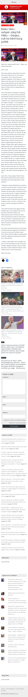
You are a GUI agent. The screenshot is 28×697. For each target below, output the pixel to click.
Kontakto (3, 690)
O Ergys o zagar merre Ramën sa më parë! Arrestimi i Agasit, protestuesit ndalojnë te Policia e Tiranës (13, 454)
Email (4, 405)
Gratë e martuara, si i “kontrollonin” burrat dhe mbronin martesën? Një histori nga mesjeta (17, 600)
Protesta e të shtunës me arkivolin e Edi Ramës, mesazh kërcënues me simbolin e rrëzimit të (12, 285)
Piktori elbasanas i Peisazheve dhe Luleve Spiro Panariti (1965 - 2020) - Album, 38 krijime (17, 629)
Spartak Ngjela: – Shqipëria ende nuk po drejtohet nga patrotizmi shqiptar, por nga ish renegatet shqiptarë (13, 510)
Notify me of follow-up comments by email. (15, 420)
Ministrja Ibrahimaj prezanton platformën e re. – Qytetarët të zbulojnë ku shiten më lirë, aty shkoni (14, 441)
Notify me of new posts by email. (17, 423)
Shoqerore (12, 25)
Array (16, 694)
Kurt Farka (5, 45)
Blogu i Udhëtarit (5, 25)
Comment (5, 377)
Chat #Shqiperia (10, 689)
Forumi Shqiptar (19, 689)
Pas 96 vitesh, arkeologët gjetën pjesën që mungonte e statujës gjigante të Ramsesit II (17, 660)
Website (4, 413)
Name (4, 397)
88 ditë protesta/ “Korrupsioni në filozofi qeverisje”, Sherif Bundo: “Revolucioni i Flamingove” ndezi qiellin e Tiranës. (12, 462)
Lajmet (3, 689)
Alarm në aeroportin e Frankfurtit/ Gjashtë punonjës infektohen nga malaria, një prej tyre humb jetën (13, 502)
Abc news (7, 253)
